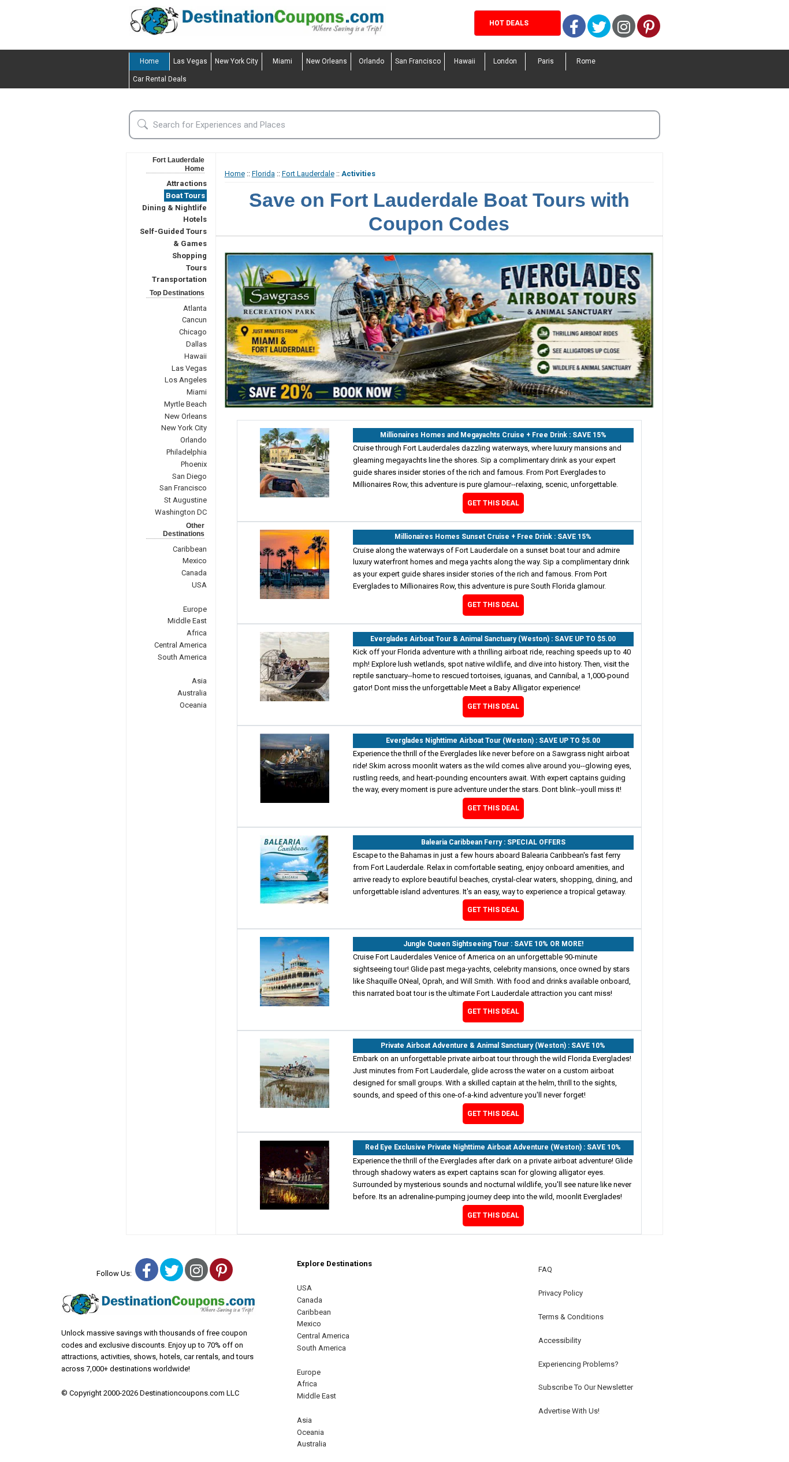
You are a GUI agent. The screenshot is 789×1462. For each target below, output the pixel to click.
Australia (192, 693)
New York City (236, 61)
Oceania (193, 705)
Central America (180, 645)
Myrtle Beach (185, 404)
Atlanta (195, 308)
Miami (282, 61)
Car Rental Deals (160, 79)
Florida (263, 173)
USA (199, 585)
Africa (197, 632)
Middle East (187, 620)
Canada (194, 572)
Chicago (193, 332)
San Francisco (418, 61)
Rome (586, 61)
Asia (199, 680)
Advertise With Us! (569, 1411)
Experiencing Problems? (578, 1364)
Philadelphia (186, 452)
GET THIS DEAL (493, 503)
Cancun (194, 319)
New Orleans (326, 61)
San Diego (189, 476)
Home (149, 61)
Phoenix (194, 464)
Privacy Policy (560, 1293)
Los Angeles (186, 379)
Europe (195, 609)
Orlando (371, 61)
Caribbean (190, 549)
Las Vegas (190, 61)
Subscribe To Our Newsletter (585, 1387)
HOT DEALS (509, 23)
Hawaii (464, 61)
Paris (546, 61)
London (505, 61)
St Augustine (185, 500)
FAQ (545, 1269)
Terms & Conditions (571, 1316)
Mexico (195, 560)
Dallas (196, 344)
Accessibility (559, 1340)
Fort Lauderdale (308, 173)
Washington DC (181, 512)
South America (182, 657)
